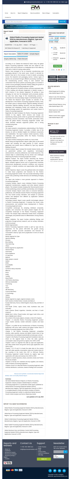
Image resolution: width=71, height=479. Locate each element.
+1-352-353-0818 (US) (52, 2)
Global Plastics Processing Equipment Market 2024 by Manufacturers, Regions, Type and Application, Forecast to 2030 (27, 39)
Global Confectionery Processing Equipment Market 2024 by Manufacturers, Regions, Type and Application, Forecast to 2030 (22, 420)
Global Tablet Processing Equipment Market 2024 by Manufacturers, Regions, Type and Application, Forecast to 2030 (24, 426)
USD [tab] (51, 38)
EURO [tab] (63, 38)
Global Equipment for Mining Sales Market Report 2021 (57, 92)
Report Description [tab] (10, 54)
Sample (53, 77)
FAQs (39, 450)
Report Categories (22, 13)
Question (63, 77)
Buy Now (58, 66)
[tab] (23, 53)
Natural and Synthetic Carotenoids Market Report (28, 374)
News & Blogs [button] (45, 13)
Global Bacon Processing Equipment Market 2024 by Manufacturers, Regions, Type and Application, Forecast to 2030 (24, 414)
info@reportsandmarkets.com (34, 2)
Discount (53, 80)
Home (6, 13)
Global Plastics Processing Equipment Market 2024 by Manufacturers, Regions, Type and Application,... (30, 27)
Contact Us (8, 17)
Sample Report (34, 54)
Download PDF (63, 80)
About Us (13, 13)
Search (61, 22)
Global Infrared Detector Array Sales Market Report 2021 (57, 105)
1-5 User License (55, 53)
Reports (12, 25)
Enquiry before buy (10, 59)
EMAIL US (43, 459)
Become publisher (35, 13)
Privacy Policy (42, 452)
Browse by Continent (11, 454)
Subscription (56, 13)
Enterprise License (56, 58)
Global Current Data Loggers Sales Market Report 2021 (57, 117)
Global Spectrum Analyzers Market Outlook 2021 (56, 111)
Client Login (64, 2)
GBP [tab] (57, 38)
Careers (7, 459)
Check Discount (22, 59)
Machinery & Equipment (22, 25)
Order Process (42, 447)
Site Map (40, 455)
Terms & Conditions (43, 453)
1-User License (55, 48)
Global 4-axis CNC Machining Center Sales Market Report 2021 (57, 99)
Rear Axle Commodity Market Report (16, 376)
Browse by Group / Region (9, 456)
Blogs (39, 448)
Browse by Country (10, 452)
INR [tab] (57, 42)
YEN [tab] (51, 42)
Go (65, 452)
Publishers (8, 451)
